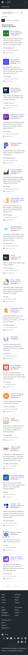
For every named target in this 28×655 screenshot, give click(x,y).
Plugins (17, 600)
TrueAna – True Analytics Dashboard (17, 504)
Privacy (3, 602)
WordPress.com (6, 620)
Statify (13, 418)
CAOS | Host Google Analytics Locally (17, 394)
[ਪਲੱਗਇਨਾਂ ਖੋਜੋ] (21, 12)
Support (3, 610)
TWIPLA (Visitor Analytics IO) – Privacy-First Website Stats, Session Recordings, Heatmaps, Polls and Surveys (17, 448)
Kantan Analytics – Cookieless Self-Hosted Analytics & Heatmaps (17, 366)
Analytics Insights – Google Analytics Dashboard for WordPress (16, 170)
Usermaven (14, 337)
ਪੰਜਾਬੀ (6, 634)
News (3, 597)
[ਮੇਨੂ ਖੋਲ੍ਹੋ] (25, 2)
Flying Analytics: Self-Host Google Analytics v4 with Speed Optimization (18, 199)
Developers (4, 612)
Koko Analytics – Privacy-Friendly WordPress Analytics (17, 89)
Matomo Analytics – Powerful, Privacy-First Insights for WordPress (17, 227)
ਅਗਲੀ (19, 586)
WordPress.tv (5, 615)
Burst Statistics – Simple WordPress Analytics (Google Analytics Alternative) (17, 32)
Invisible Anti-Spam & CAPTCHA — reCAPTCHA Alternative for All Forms (17, 309)
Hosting (3, 600)
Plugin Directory (5, 6)
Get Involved (18, 607)
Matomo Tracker (16, 532)
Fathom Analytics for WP (16, 256)
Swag (17, 615)
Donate (17, 612)
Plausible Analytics (16, 143)
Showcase (18, 594)
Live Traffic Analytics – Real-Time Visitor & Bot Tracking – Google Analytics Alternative (17, 476)
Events (17, 610)
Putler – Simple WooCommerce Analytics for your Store (16, 281)
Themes (17, 597)
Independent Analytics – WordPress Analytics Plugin (18, 115)
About (3, 594)
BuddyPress (5, 628)
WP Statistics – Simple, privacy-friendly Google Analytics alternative (17, 60)
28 (16, 586)
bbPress (4, 625)
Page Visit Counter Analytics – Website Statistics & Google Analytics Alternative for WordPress (17, 558)
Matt (3, 622)
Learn (3, 607)
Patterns (17, 602)
